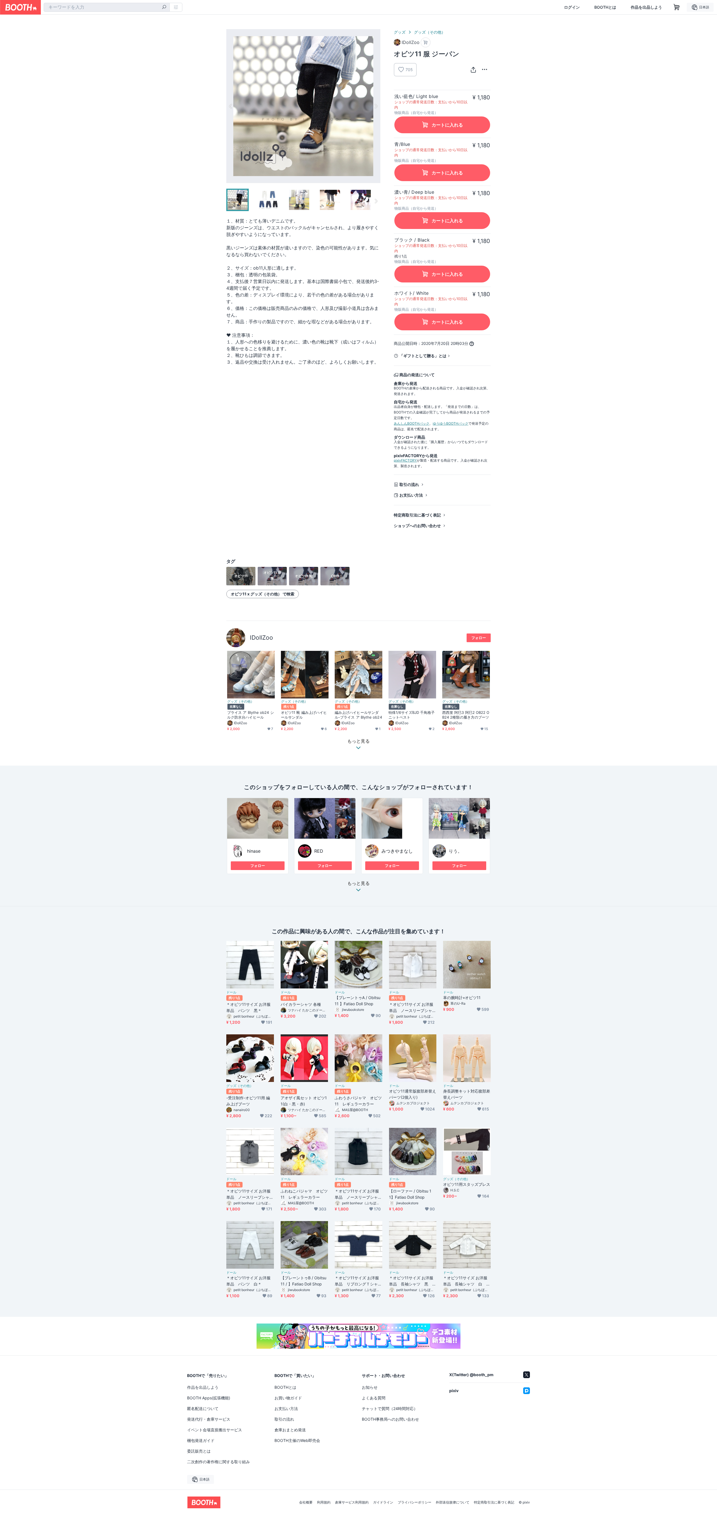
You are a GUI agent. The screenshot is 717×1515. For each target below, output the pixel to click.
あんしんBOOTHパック (411, 423)
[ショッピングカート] (676, 7)
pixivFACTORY (405, 460)
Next (375, 106)
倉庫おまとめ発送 (290, 1429)
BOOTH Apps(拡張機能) (208, 1397)
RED (318, 851)
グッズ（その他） (429, 32)
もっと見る (358, 883)
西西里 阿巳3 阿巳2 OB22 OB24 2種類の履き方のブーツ (465, 714)
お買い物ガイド (288, 1397)
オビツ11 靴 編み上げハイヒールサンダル (304, 714)
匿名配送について (202, 1408)
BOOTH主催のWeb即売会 (297, 1440)
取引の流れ (409, 484)
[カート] (425, 42)
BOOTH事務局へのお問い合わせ (390, 1419)
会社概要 (306, 1502)
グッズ (400, 32)
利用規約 (323, 1502)
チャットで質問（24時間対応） (390, 1408)
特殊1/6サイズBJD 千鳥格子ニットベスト (411, 714)
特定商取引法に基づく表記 (417, 515)
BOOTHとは (605, 7)
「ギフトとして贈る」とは (422, 355)
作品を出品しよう (646, 7)
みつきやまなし (397, 851)
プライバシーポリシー (414, 1502)
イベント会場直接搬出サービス (214, 1429)
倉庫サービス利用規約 (352, 1502)
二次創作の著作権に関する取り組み (218, 1461)
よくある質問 (373, 1397)
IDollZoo (261, 637)
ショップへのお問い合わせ (417, 525)
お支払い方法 (411, 495)
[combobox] (107, 7)
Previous (230, 106)
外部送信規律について (452, 1502)
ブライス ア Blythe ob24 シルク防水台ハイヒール (250, 714)
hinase (253, 851)
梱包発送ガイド (201, 1440)
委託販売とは (199, 1451)
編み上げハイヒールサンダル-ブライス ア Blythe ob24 (358, 714)
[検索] (164, 7)
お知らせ (370, 1387)
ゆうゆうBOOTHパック (450, 423)
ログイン (572, 7)
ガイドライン (383, 1502)
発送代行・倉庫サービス (208, 1419)
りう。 (455, 851)
